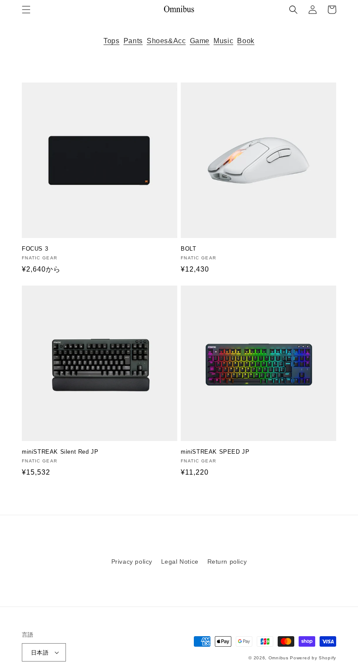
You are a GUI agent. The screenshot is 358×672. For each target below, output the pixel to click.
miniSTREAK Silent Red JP (60, 451)
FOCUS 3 (35, 248)
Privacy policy (131, 561)
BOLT (188, 248)
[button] (26, 9)
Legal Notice (180, 561)
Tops (111, 41)
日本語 (39, 652)
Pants (133, 41)
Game (200, 41)
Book (245, 41)
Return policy (227, 561)
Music (223, 41)
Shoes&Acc (166, 41)
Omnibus (278, 657)
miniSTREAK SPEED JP (215, 451)
